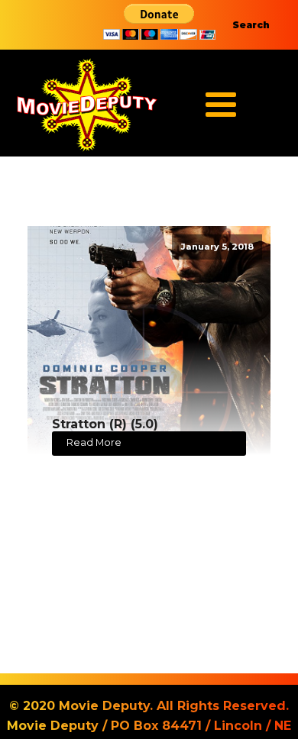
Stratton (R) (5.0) (105, 424)
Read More (93, 442)
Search (251, 25)
